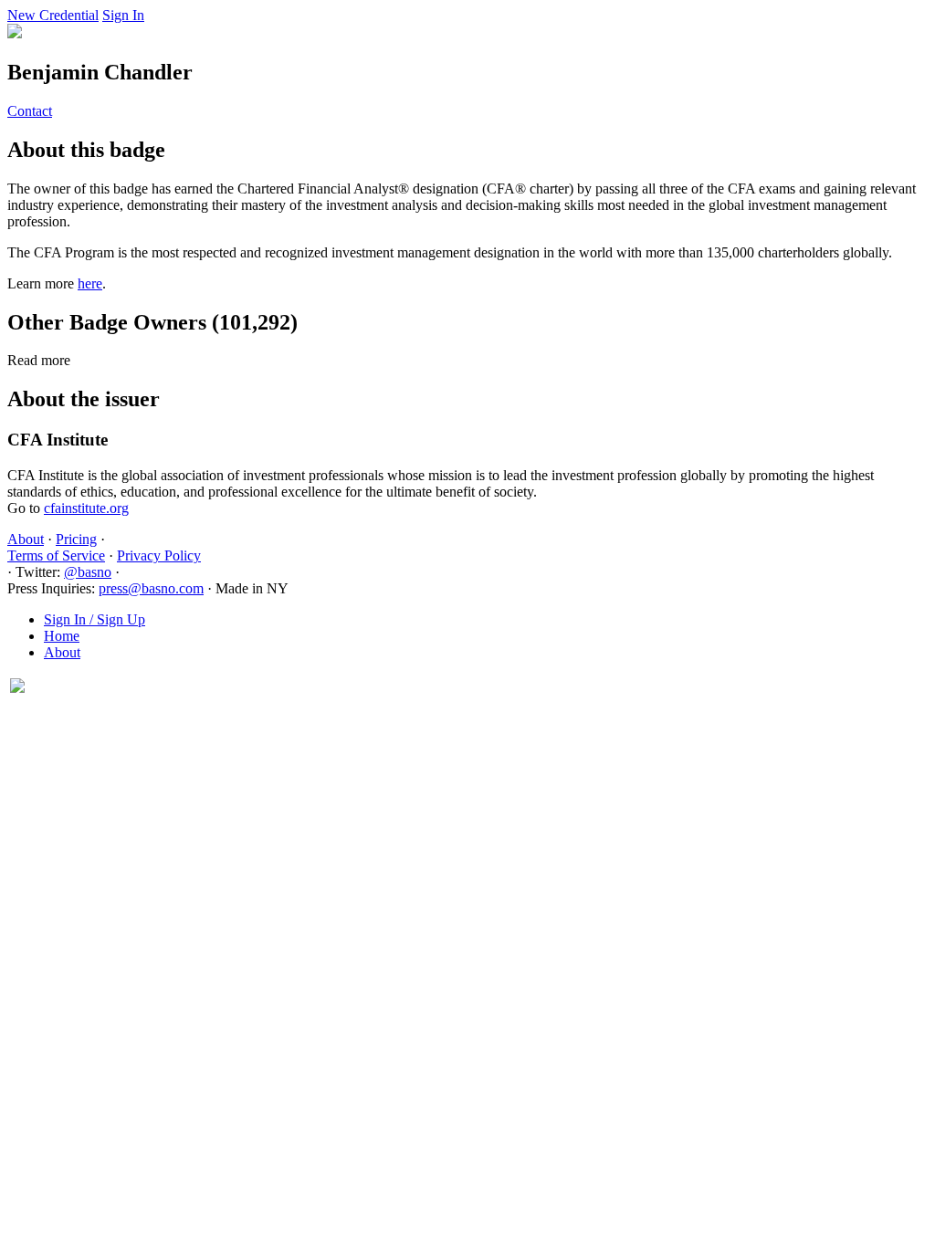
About (25, 539)
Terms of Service (56, 555)
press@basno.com (151, 588)
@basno (87, 572)
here (90, 283)
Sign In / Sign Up (94, 619)
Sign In (123, 15)
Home (61, 636)
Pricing (76, 539)
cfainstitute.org (86, 508)
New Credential (53, 15)
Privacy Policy (159, 555)
